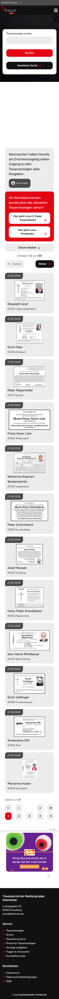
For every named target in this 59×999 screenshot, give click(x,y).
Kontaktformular (15, 956)
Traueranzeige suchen (19, 33)
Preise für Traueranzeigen (21, 943)
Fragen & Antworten (18, 951)
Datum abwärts (27, 247)
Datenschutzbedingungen (21, 977)
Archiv (10, 934)
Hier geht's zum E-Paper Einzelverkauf (27, 218)
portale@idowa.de (13, 913)
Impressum (13, 972)
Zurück (17, 264)
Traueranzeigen (15, 930)
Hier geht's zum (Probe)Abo (27, 232)
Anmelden (22, 183)
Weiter (42, 264)
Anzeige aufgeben (16, 947)
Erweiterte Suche (27, 65)
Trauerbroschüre (16, 939)
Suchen (29, 53)
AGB (8, 981)
